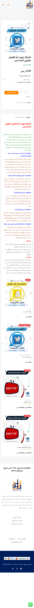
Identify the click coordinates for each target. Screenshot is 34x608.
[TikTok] (13, 568)
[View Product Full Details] (17, 292)
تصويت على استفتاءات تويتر (25, 355)
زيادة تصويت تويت (26, 357)
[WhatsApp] (17, 568)
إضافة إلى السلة (11, 92)
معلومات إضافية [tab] (19, 117)
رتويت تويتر (18, 102)
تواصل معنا (21, 538)
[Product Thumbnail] (25, 26)
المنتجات (11, 538)
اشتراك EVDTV (27, 402)
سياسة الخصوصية (17, 542)
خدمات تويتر (17, 517)
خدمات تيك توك (17, 520)
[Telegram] (21, 568)
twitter (24, 102)
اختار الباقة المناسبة (24, 76)
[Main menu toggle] (3, 5)
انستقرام (28, 280)
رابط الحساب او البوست (23, 82)
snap (30, 309)
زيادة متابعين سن (27, 312)
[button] (30, 23)
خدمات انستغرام (17, 523)
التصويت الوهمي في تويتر (25, 325)
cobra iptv (27, 370)
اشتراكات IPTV (27, 400)
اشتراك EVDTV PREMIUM (24, 448)
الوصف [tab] (28, 117)
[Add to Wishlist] (29, 96)
